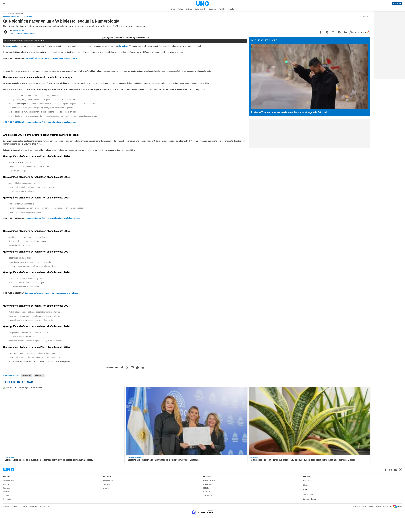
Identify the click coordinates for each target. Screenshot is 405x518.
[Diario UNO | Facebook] (385, 469)
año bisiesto (39, 375)
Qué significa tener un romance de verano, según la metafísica (51, 293)
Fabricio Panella (18, 31)
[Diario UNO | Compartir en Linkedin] (345, 32)
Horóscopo (307, 481)
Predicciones (9, 457)
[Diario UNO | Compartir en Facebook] (320, 32)
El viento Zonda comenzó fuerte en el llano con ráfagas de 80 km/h (289, 112)
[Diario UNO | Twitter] (400, 469)
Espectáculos (108, 481)
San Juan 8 (207, 496)
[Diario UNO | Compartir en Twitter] (327, 32)
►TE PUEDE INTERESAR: (14, 122)
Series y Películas (200, 9)
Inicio (173, 9)
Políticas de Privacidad (10, 506)
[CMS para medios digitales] (202, 512)
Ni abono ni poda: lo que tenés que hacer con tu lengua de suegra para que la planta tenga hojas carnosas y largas (302, 460)
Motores (306, 485)
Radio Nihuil (207, 484)
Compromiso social (134, 457)
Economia (212, 9)
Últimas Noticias (9, 481)
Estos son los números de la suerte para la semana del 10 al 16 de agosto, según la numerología (49, 460)
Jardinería (254, 457)
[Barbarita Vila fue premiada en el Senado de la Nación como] (186, 421)
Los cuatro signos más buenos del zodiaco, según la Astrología (51, 122)
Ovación (231, 9)
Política (180, 9)
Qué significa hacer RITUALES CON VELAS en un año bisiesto (51, 58)
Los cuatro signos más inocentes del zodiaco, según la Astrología (52, 218)
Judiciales (7, 496)
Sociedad (189, 9)
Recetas (306, 490)
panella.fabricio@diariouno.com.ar (22, 34)
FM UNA (206, 488)
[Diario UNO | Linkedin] (395, 469)
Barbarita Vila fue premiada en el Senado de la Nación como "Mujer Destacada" (164, 460)
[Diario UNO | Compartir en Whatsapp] (339, 32)
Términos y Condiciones (29, 506)
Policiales (222, 9)
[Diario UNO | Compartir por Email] (333, 32)
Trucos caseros (309, 494)
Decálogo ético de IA (46, 506)
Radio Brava (207, 492)
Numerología (26, 375)
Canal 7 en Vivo (209, 481)
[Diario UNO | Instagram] (390, 469)
